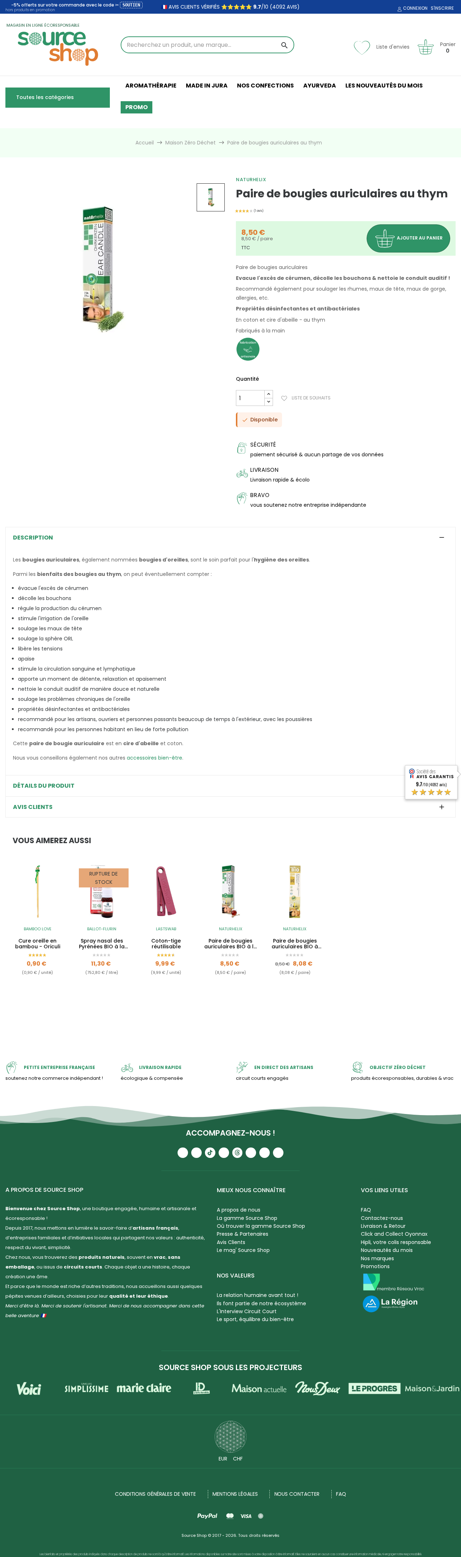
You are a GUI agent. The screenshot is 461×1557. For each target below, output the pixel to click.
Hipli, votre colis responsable (396, 1242)
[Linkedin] (251, 1152)
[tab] (230, 537)
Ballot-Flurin (101, 929)
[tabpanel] (37, 936)
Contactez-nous (382, 1218)
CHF (238, 1458)
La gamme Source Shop (247, 1218)
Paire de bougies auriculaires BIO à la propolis (230, 944)
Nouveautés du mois (387, 1250)
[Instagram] (196, 1152)
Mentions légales (235, 1494)
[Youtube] (183, 1152)
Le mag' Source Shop (243, 1250)
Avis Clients (231, 1242)
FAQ (366, 1209)
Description (33, 537)
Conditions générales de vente (155, 1494)
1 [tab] (230, 1013)
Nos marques (377, 1258)
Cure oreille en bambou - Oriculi (37, 944)
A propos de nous (238, 1209)
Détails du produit (44, 786)
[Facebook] (224, 1152)
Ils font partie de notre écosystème (261, 1303)
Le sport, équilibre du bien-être (255, 1319)
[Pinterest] (278, 1152)
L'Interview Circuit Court (247, 1311)
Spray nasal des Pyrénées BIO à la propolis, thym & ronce (102, 944)
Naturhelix (251, 179)
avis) (292, 6)
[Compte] (399, 9)
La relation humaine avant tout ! (257, 1295)
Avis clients (33, 807)
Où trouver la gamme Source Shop (261, 1226)
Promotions (375, 1266)
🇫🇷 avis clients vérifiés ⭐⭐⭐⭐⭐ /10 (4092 (223, 6)
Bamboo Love (38, 929)
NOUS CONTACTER (297, 1494)
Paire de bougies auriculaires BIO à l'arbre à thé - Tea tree (295, 944)
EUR (223, 1458)
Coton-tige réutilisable (166, 944)
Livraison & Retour (383, 1226)
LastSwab (166, 929)
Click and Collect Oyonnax (394, 1234)
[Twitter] (264, 1152)
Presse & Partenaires (242, 1234)
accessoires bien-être (154, 757)
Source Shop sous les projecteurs (230, 1367)
